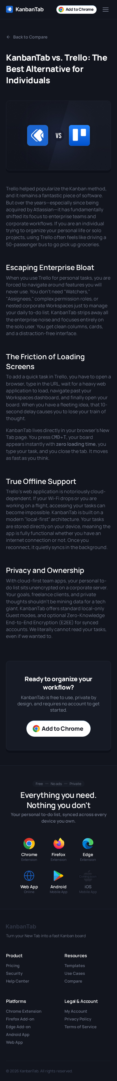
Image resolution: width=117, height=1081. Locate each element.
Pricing (13, 965)
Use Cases (74, 973)
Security (14, 973)
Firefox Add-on (20, 1019)
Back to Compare (30, 37)
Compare (73, 981)
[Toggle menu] (105, 9)
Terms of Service (80, 1026)
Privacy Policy (77, 1019)
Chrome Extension (23, 1011)
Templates (74, 965)
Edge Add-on (18, 1026)
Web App (14, 1042)
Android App (17, 1034)
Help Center (17, 981)
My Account (75, 1011)
